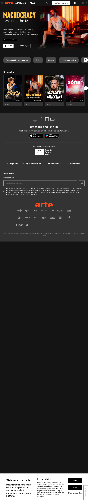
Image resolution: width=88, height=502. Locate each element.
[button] (48, 3)
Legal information (33, 163)
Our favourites (54, 163)
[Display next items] (86, 60)
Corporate (13, 163)
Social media (74, 163)
